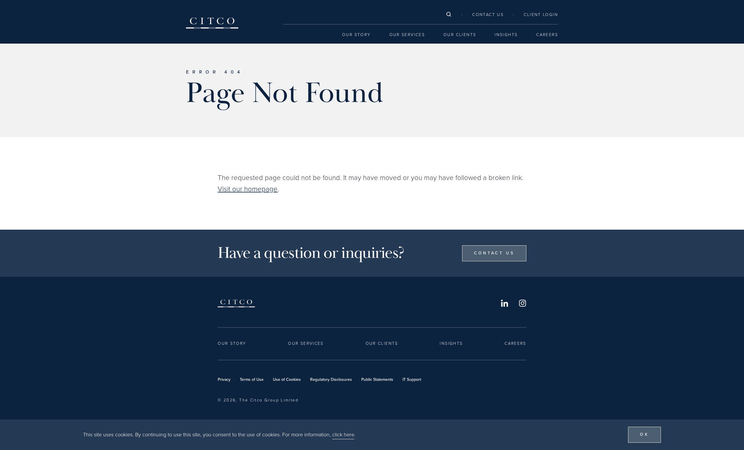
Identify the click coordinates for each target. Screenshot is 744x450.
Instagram (522, 303)
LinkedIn (504, 303)
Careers (547, 35)
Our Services (407, 35)
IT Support (412, 379)
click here (343, 434)
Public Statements (377, 379)
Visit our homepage (248, 189)
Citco (212, 22)
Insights (506, 35)
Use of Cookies (287, 379)
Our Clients (459, 35)
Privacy (224, 379)
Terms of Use (252, 379)
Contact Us (488, 15)
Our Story (356, 35)
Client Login (541, 15)
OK (644, 434)
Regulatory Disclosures (331, 379)
